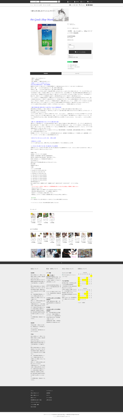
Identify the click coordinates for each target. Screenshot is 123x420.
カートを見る (49, 397)
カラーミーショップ (48, 414)
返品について (71, 55)
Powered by (55, 416)
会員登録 (77, 1)
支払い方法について (35, 393)
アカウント (71, 1)
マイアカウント (49, 390)
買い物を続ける (71, 68)
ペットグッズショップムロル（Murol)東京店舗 (40, 202)
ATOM (34, 406)
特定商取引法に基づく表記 (73, 57)
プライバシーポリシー (35, 402)
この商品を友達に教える (73, 65)
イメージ (77, 73)
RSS (32, 406)
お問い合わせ (49, 399)
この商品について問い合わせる (74, 66)
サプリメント (72, 23)
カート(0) (90, 1)
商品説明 (46, 73)
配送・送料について (35, 395)
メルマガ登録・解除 (35, 404)
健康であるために (72, 24)
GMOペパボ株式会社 (66, 414)
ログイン (83, 1)
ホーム (68, 23)
